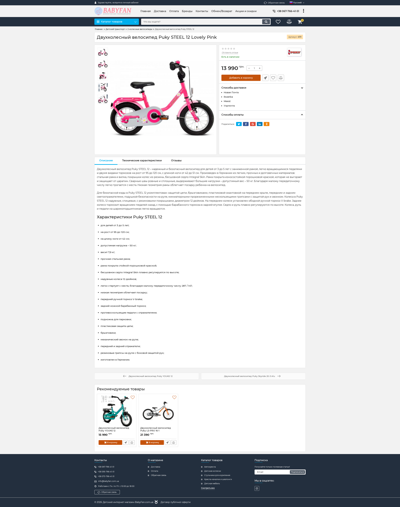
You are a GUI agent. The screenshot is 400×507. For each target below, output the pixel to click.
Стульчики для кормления (217, 475)
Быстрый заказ (265, 78)
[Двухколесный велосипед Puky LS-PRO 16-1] (158, 411)
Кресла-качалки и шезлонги (218, 479)
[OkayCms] (156, 502)
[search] (266, 21)
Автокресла (210, 467)
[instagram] (257, 488)
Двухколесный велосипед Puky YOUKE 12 (114, 431)
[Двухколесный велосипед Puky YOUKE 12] (117, 411)
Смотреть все (208, 488)
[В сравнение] (281, 78)
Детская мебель (212, 483)
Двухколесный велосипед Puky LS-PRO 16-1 (155, 431)
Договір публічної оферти (176, 502)
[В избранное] (273, 78)
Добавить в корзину (241, 77)
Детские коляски (212, 471)
